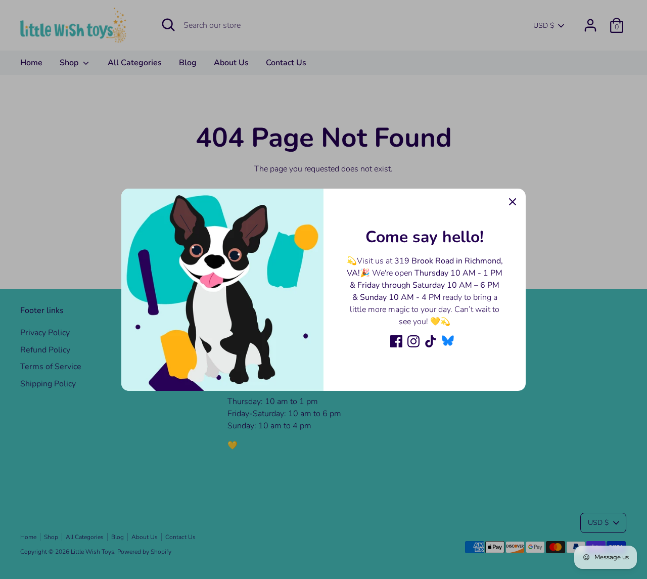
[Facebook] (396, 341)
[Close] (512, 202)
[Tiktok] (431, 341)
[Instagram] (413, 341)
